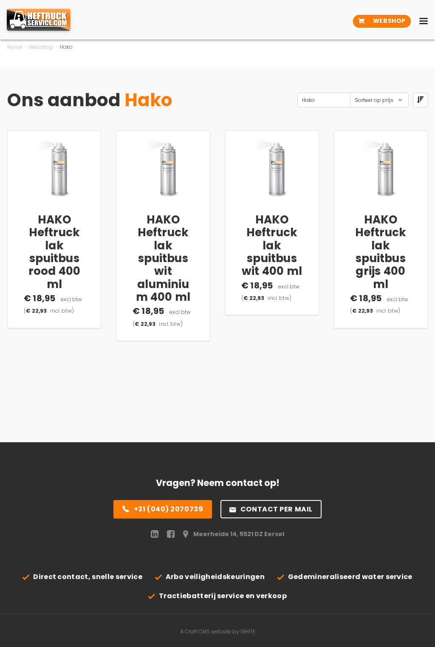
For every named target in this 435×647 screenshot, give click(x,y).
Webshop (388, 21)
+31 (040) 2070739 (168, 509)
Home (15, 47)
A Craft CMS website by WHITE (217, 631)
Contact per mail (276, 509)
